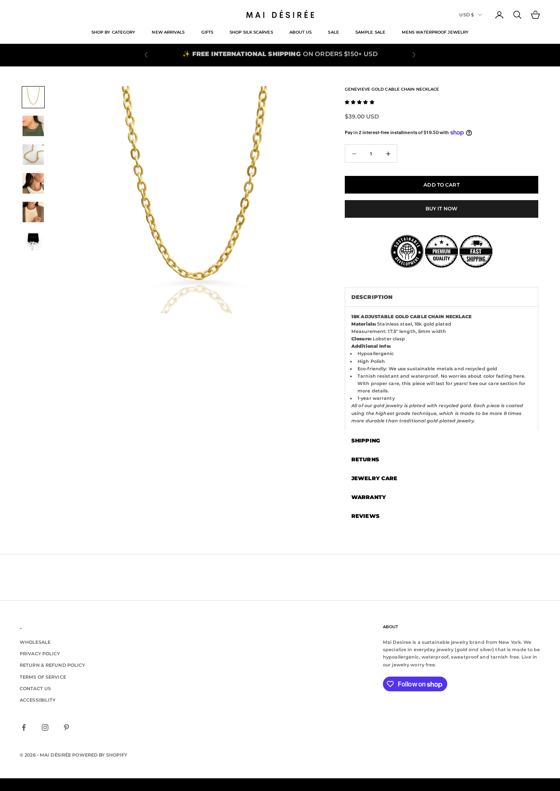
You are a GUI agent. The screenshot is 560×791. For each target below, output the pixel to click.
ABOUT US (300, 32)
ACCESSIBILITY (37, 700)
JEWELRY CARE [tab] (374, 478)
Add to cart (441, 185)
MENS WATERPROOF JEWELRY (435, 32)
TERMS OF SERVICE (43, 677)
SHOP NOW (320, 55)
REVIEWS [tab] (365, 516)
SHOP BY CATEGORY (113, 32)
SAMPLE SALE (370, 32)
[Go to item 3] (33, 155)
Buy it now (442, 208)
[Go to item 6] (33, 241)
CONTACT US (35, 688)
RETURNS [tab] (365, 459)
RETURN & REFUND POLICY (52, 665)
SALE (333, 32)
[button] (359, 102)
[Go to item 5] (33, 212)
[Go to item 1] (33, 97)
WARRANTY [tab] (368, 497)
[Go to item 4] (33, 183)
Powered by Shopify (99, 755)
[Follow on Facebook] (24, 727)
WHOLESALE (35, 642)
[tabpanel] (441, 368)
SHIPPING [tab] (365, 440)
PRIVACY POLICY (40, 654)
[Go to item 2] (33, 126)
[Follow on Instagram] (45, 727)
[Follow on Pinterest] (66, 727)
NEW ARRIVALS (168, 32)
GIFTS (207, 32)
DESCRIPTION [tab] (371, 297)
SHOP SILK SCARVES (251, 32)
